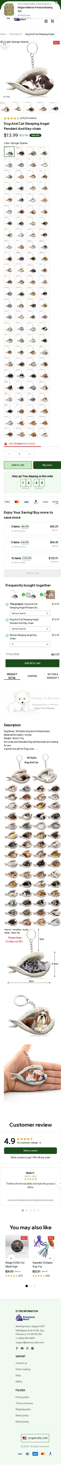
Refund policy (22, 1421)
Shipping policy (23, 1409)
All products (15, 34)
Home (3, 34)
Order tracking (23, 1369)
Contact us (21, 1363)
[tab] (23, 1211)
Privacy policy (22, 1397)
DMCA (19, 1381)
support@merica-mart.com (30, 1342)
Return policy (22, 1415)
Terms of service (24, 1403)
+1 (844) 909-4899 (25, 1338)
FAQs (18, 1375)
